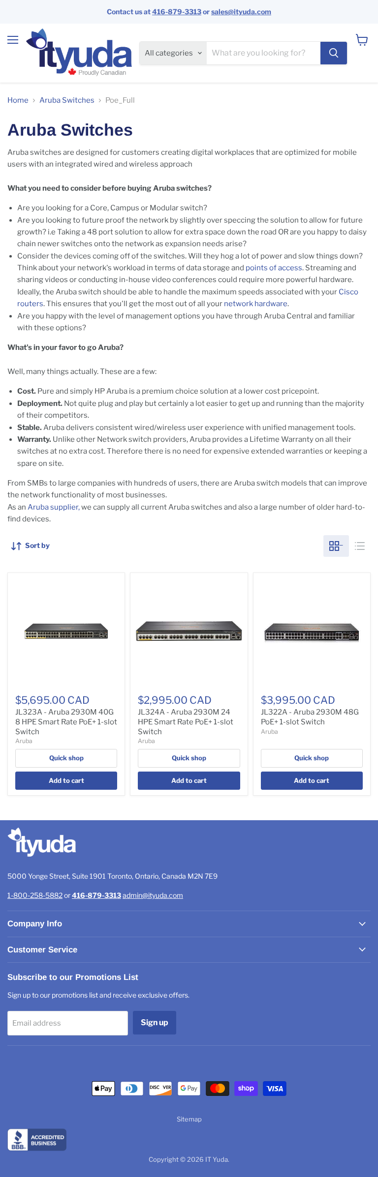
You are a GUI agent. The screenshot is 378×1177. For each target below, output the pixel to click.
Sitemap (189, 1119)
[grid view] (336, 546)
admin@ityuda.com (153, 895)
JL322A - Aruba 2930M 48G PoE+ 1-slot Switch (310, 717)
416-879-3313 (176, 11)
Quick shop (66, 758)
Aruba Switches (66, 100)
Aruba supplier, (54, 507)
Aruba (23, 741)
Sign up (154, 1022)
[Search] (333, 53)
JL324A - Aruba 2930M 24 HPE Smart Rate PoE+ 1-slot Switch (185, 722)
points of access (274, 267)
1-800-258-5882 (35, 895)
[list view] (360, 546)
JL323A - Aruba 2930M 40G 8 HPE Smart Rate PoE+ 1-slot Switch (66, 722)
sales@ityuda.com (241, 11)
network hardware (255, 303)
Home (18, 100)
